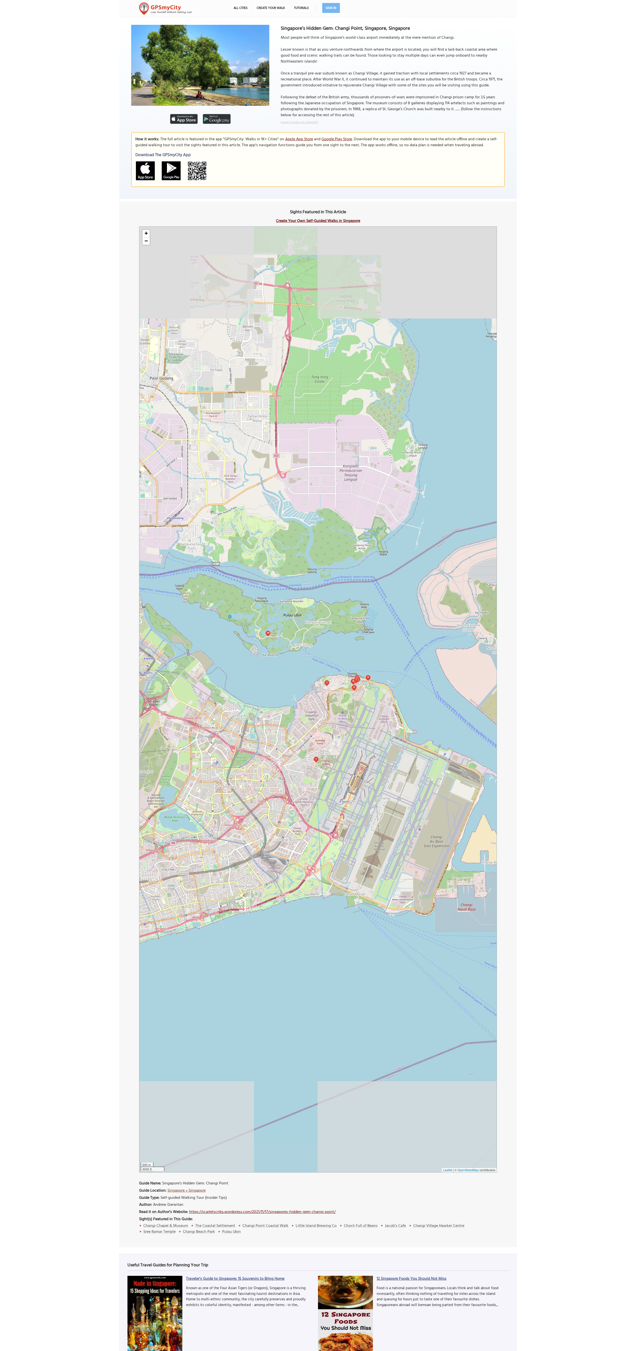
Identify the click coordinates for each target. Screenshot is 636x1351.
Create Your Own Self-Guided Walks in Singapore (318, 221)
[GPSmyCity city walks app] (165, 8)
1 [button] (316, 758)
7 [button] (356, 679)
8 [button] (354, 687)
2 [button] (326, 682)
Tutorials (301, 8)
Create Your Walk (271, 8)
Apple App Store (299, 139)
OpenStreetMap (468, 1170)
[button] (146, 233)
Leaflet (447, 1170)
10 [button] (268, 632)
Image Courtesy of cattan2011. (299, 122)
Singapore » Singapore (186, 1190)
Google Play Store (336, 139)
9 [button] (368, 677)
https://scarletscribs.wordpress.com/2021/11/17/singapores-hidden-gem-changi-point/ (262, 1212)
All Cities (241, 8)
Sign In (331, 8)
